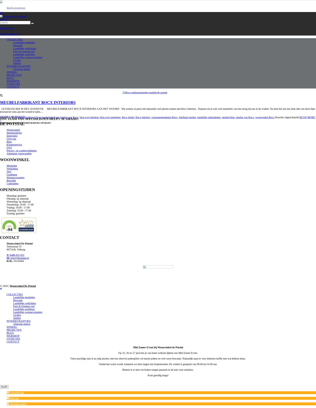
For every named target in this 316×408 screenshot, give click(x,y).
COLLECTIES (15, 39)
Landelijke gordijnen (24, 54)
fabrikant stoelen (187, 117)
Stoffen (17, 63)
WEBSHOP (13, 81)
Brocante (18, 45)
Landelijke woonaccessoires (27, 57)
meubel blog (228, 117)
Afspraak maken (21, 69)
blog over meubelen (110, 117)
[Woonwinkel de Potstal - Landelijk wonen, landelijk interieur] (13, 16)
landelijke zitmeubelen (209, 117)
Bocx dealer (128, 117)
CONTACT (13, 87)
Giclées (17, 60)
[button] (15, 392)
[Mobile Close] (1, 288)
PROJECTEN (14, 75)
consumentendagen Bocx (164, 117)
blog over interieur (89, 117)
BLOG (10, 78)
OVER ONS (13, 84)
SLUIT (4, 387)
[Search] (32, 23)
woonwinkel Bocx (265, 117)
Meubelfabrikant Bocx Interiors (38, 102)
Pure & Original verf (24, 51)
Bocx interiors (142, 117)
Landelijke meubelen (24, 42)
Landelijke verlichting (24, 48)
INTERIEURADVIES (19, 66)
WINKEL (12, 72)
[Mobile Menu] (1, 13)
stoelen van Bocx (245, 117)
